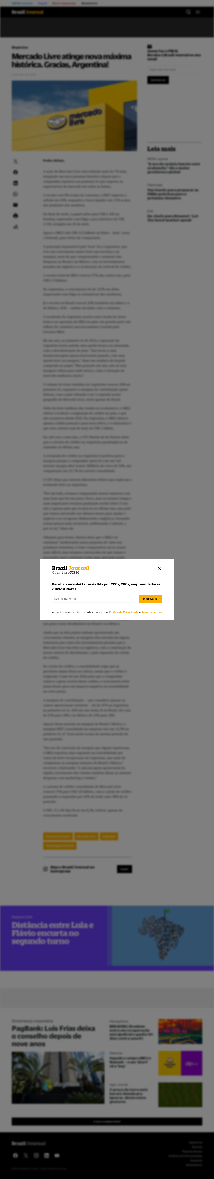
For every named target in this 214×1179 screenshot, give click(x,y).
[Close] (159, 568)
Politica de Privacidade (123, 612)
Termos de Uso (152, 612)
